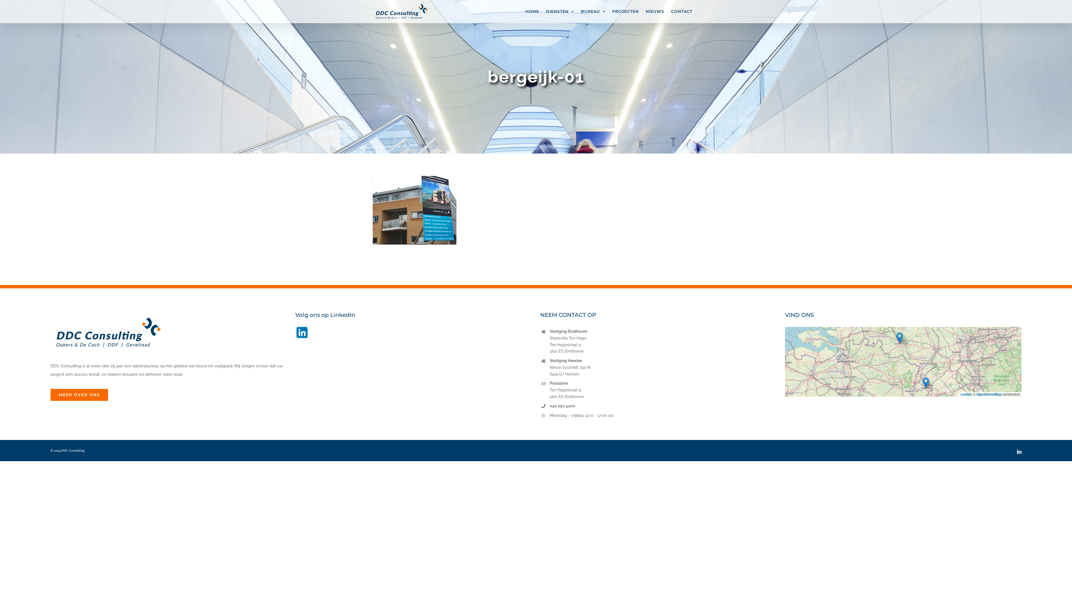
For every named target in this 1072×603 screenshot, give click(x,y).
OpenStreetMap (989, 394)
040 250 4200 (562, 406)
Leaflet (966, 394)
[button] (899, 338)
